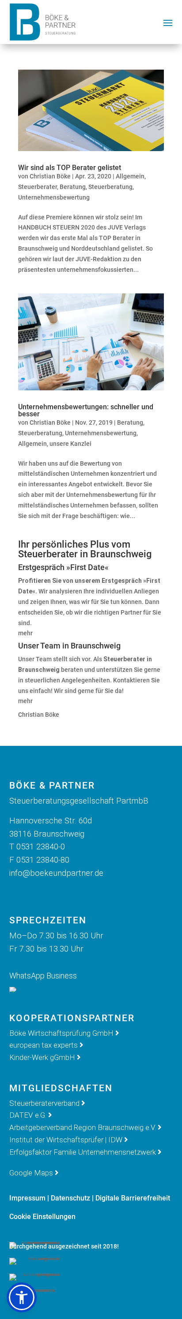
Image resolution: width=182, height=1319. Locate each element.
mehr (25, 633)
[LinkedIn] (62, 893)
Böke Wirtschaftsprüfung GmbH (61, 1033)
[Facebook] (19, 893)
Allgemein (130, 176)
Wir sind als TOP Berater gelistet (69, 167)
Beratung (73, 186)
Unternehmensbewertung (54, 197)
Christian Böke (50, 176)
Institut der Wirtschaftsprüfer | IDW (65, 1139)
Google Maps (31, 1172)
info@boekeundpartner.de (56, 873)
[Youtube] (84, 893)
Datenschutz (70, 1198)
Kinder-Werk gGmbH (42, 1057)
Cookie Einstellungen (42, 1216)
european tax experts (43, 1045)
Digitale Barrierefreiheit (132, 1198)
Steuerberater (37, 186)
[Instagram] (40, 893)
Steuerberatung (110, 186)
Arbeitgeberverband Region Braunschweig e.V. (82, 1127)
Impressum (27, 1198)
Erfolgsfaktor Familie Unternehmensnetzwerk (82, 1152)
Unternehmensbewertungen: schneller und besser (85, 410)
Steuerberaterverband (45, 1103)
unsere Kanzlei (70, 443)
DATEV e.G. (27, 1115)
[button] (21, 1297)
